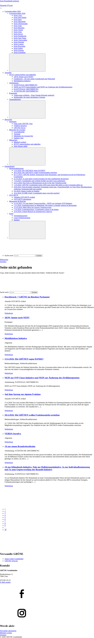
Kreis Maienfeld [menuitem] (19, 22)
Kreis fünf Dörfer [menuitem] (20, 17)
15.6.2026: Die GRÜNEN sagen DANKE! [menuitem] (29, 170)
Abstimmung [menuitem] (14, 83)
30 (5, 530)
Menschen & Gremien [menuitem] (17, 130)
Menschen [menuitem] (8, 119)
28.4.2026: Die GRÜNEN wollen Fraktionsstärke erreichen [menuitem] (35, 173)
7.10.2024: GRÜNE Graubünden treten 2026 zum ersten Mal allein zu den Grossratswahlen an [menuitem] (48, 185)
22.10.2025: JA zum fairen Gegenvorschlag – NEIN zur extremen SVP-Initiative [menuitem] (43, 203)
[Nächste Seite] (17, 549)
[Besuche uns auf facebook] (47, 594)
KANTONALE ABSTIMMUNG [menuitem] (26, 89)
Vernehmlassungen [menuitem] (20, 216)
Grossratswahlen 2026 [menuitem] (13, 11)
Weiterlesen (9, 313)
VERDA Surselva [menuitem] (20, 126)
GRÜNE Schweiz (11, 561)
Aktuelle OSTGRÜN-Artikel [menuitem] (24, 197)
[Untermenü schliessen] (27, 63)
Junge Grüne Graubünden (14, 559)
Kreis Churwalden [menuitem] (20, 40)
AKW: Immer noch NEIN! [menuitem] (23, 77)
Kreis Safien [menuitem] (18, 48)
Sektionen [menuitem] (12, 122)
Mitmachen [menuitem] (13, 140)
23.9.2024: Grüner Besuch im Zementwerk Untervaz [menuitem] (33, 212)
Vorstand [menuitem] (17, 134)
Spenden (3, 262)
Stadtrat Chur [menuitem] (18, 138)
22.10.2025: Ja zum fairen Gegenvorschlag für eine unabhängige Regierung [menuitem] (41, 179)
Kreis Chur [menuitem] (18, 15)
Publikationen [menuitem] (10, 166)
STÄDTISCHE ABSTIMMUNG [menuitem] (26, 91)
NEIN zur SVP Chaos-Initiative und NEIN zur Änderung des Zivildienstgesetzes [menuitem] (43, 87)
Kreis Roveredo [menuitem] (19, 46)
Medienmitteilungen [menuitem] (16, 168)
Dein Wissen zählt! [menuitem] (20, 146)
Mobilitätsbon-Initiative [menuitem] (22, 81)
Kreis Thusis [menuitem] (18, 30)
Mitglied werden (6, 633)
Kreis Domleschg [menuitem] (20, 36)
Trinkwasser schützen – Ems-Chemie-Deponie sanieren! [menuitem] (34, 95)
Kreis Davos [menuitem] (18, 34)
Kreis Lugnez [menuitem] (19, 44)
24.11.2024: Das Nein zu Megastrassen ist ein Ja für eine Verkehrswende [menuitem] (40, 183)
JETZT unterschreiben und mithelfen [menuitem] (22, 75)
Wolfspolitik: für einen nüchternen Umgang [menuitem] (29, 97)
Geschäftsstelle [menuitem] (19, 132)
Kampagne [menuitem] (13, 93)
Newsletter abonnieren (8, 631)
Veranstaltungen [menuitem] (15, 99)
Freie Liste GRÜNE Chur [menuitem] (23, 124)
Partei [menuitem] (11, 214)
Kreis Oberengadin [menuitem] (21, 24)
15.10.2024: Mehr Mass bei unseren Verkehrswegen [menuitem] (32, 207)
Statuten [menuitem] (17, 220)
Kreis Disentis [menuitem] (19, 42)
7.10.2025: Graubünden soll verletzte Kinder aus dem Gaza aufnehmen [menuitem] (39, 181)
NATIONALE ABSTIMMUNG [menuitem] (25, 85)
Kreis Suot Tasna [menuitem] (20, 38)
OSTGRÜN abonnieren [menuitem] (22, 199)
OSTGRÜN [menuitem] (13, 195)
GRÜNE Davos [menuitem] (19, 128)
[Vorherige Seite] (17, 505)
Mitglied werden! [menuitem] (20, 142)
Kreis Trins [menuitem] (18, 26)
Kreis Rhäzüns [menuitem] (19, 28)
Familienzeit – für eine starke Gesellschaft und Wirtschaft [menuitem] (34, 79)
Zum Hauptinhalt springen (9, 1)
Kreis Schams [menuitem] (19, 50)
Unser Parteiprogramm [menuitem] (22, 218)
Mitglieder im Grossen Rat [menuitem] (23, 136)
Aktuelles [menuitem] (8, 73)
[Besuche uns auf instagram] (47, 613)
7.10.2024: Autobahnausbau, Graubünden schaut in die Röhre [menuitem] (36, 209)
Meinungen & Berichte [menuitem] (17, 201)
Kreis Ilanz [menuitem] (18, 20)
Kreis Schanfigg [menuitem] (19, 52)
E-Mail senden (5, 582)
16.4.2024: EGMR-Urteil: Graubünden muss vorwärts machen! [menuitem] (37, 193)
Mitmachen (4, 260)
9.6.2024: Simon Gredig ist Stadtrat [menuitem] (26, 191)
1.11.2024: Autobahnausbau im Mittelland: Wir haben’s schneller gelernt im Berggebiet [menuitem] (45, 205)
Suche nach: (9, 255)
